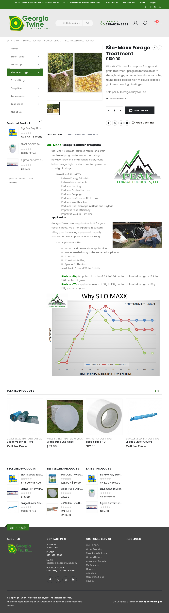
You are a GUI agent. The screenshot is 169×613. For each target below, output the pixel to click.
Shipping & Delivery (96, 553)
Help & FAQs (92, 545)
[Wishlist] (145, 23)
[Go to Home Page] (8, 41)
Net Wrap (16, 64)
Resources (17, 104)
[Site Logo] (30, 23)
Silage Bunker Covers (136, 439)
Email (127, 123)
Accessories (18, 96)
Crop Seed (17, 88)
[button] (39, 121)
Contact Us (112, 2)
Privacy (90, 580)
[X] (150, 7)
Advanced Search (96, 561)
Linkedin (73, 579)
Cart (142, 2)
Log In (153, 2)
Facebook (108, 123)
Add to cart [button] (77, 404)
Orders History (94, 557)
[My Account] (135, 23)
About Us (16, 112)
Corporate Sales (95, 576)
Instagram (65, 579)
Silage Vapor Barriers (32, 439)
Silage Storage (19, 72)
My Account (129, 2)
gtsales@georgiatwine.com (62, 562)
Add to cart (142, 110)
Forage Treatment (55, 439)
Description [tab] (54, 134)
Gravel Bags (18, 80)
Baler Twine (17, 56)
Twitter (114, 123)
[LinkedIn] (160, 7)
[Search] (88, 23)
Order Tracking (94, 549)
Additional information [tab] (83, 134)
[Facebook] (146, 7)
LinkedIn (121, 123)
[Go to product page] (12, 132)
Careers (90, 569)
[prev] (154, 47)
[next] (159, 47)
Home (14, 48)
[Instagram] (155, 7)
